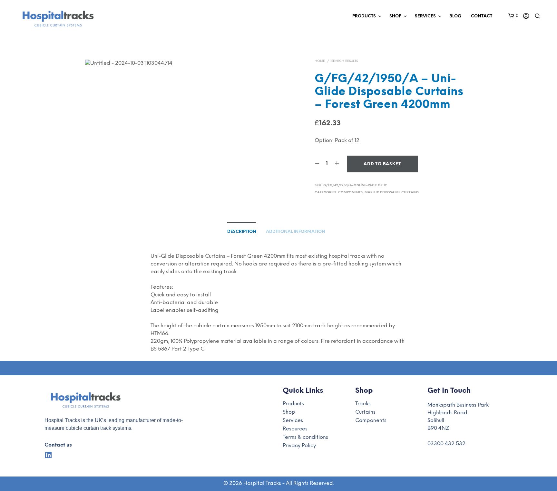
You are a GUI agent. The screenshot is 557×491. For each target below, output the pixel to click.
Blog (455, 16)
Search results (344, 61)
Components (350, 192)
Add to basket (382, 164)
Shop (395, 16)
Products (364, 16)
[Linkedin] (48, 455)
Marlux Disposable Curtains (392, 192)
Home (320, 61)
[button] (513, 16)
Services (425, 16)
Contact (481, 16)
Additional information (295, 232)
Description (241, 232)
